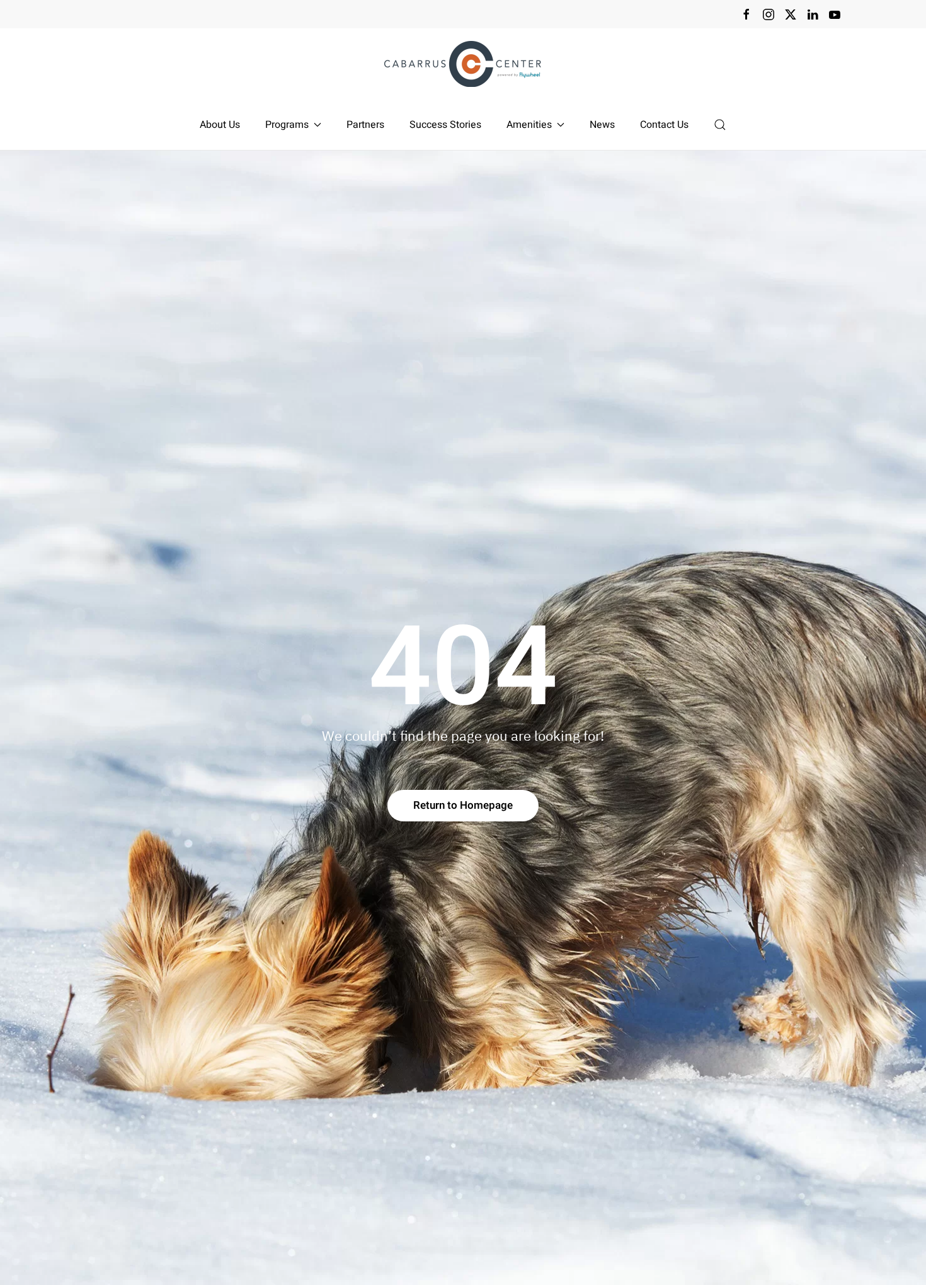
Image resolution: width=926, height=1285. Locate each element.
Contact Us (664, 124)
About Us (220, 124)
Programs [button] (287, 124)
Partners (365, 124)
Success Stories (445, 124)
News (602, 124)
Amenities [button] (529, 124)
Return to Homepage (463, 805)
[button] (720, 125)
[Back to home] (463, 64)
